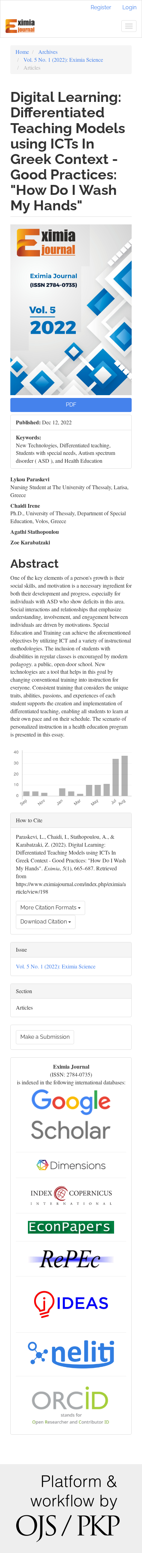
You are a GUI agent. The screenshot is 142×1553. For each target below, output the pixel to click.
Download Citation (44, 921)
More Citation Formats (49, 907)
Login (129, 7)
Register (101, 7)
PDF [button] (71, 404)
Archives (48, 51)
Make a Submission (45, 1037)
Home (22, 51)
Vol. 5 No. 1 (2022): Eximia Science (63, 59)
